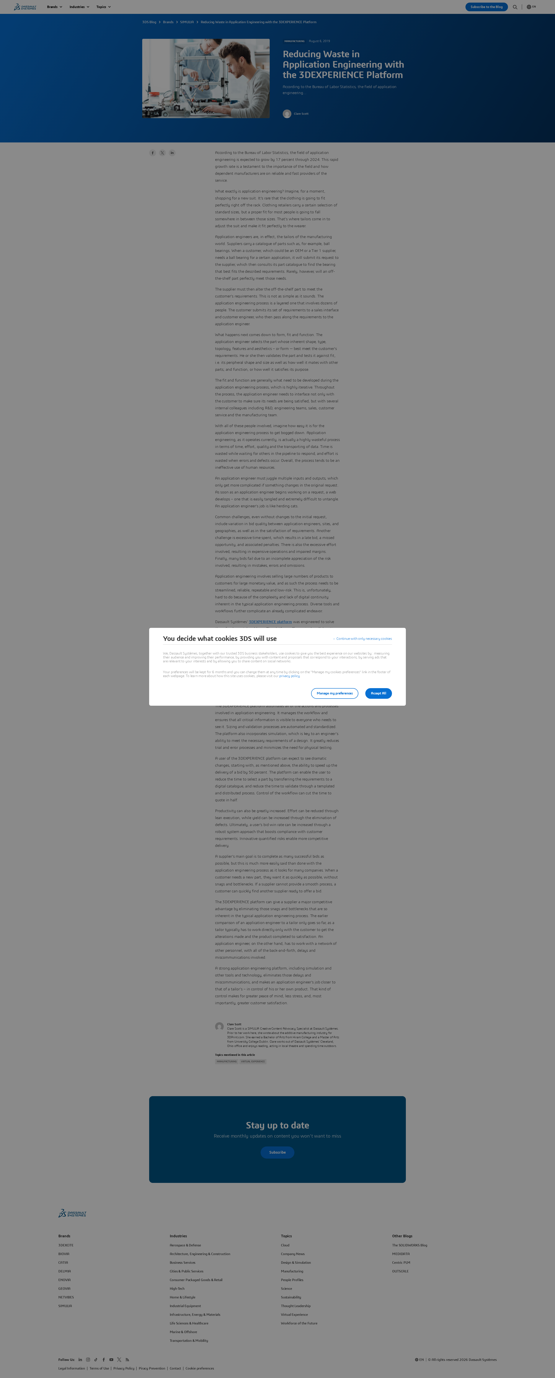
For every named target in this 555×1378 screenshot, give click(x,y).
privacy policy (289, 676)
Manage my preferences (335, 693)
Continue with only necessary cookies (364, 638)
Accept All (378, 693)
